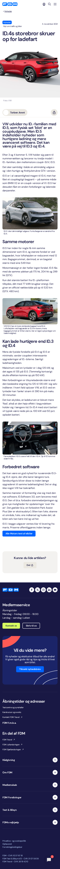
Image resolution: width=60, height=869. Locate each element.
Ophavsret (7, 844)
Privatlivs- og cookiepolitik (14, 841)
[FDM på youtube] (55, 589)
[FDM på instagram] (43, 589)
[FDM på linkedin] (49, 589)
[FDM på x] (37, 589)
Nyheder (8, 11)
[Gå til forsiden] (9, 4)
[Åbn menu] (55, 4)
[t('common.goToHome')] (10, 590)
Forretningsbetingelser (12, 847)
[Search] (49, 4)
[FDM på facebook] (31, 589)
